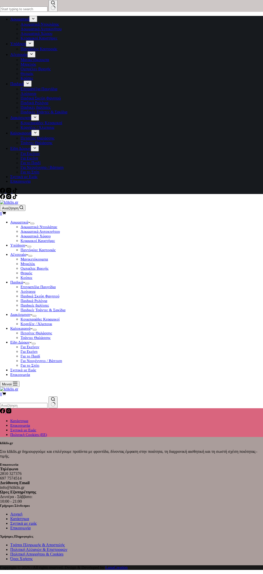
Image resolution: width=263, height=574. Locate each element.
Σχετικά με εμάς (23, 523)
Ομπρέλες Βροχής (35, 268)
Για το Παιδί (30, 356)
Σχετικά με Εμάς (23, 370)
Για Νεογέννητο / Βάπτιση (41, 361)
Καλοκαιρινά (20, 328)
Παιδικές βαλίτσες (35, 305)
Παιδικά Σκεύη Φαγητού (40, 296)
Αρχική (16, 514)
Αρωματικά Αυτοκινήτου (40, 231)
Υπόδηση (17, 245)
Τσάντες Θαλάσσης (36, 338)
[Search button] (53, 402)
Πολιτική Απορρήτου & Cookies (36, 554)
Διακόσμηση (20, 315)
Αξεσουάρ (18, 254)
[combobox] (24, 405)
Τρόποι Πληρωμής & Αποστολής (37, 545)
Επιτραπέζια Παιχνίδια (38, 287)
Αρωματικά (19, 222)
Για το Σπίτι (30, 365)
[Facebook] (3, 198)
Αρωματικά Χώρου (36, 236)
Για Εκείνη (29, 351)
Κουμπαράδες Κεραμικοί (40, 319)
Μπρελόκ (28, 264)
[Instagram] (9, 198)
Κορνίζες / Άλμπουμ (36, 324)
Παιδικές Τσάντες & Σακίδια (43, 310)
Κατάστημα (19, 421)
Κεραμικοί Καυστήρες (38, 241)
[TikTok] (14, 198)
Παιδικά (16, 282)
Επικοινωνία (20, 375)
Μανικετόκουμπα (34, 259)
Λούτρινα (28, 291)
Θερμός (26, 273)
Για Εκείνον (30, 347)
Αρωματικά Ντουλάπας (39, 227)
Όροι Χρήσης (21, 559)
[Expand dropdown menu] (32, 223)
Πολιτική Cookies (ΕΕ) (28, 435)
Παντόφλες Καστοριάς (38, 250)
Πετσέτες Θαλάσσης (36, 333)
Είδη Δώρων (20, 342)
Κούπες (26, 278)
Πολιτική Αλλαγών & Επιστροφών (38, 549)
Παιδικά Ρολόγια (34, 301)
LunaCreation (116, 567)
